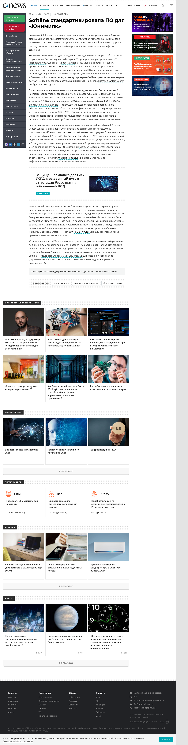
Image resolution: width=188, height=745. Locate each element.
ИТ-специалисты (62, 241)
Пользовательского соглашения (18, 741)
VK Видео (100, 704)
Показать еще (66, 471)
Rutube (99, 708)
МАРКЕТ (88, 6)
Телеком (9, 112)
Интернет (10, 118)
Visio (55, 104)
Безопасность (12, 88)
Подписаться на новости (86, 283)
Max (98, 697)
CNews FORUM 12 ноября (12, 18)
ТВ (116, 6)
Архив (11, 712)
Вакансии (73, 704)
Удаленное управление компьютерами (62, 255)
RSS (135, 696)
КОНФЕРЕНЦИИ (73, 6)
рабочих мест (68, 62)
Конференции (45, 697)
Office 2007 (64, 112)
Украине (58, 59)
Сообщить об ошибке (143, 704)
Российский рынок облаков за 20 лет (14, 43)
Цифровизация (13, 76)
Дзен (98, 716)
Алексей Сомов (49, 252)
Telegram (100, 712)
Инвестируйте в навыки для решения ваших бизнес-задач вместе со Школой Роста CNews (74, 271)
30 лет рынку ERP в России (13, 51)
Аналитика (57, 6)
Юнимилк (35, 42)
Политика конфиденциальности (148, 700)
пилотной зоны (52, 97)
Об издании (74, 697)
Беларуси (70, 59)
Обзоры (12, 708)
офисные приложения (41, 104)
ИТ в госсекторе (12, 94)
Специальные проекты (49, 701)
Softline (92, 77)
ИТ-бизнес (10, 124)
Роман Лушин (82, 231)
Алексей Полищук (68, 157)
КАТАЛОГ (153, 6)
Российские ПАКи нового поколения (14, 68)
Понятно (166, 739)
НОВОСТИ (44, 6)
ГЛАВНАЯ (33, 6)
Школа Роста (11, 36)
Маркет (42, 704)
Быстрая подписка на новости (147, 693)
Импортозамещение (15, 82)
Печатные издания (48, 716)
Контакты (73, 708)
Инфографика (12, 136)
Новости (12, 697)
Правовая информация (144, 707)
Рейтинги (10, 130)
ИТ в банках (11, 100)
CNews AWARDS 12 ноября (12, 27)
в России (48, 59)
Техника (42, 708)
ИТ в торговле (12, 106)
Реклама (73, 701)
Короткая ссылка (114, 283)
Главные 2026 (13, 60)
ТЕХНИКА (99, 6)
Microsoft (84, 146)
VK (97, 701)
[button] (163, 6)
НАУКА (109, 6)
